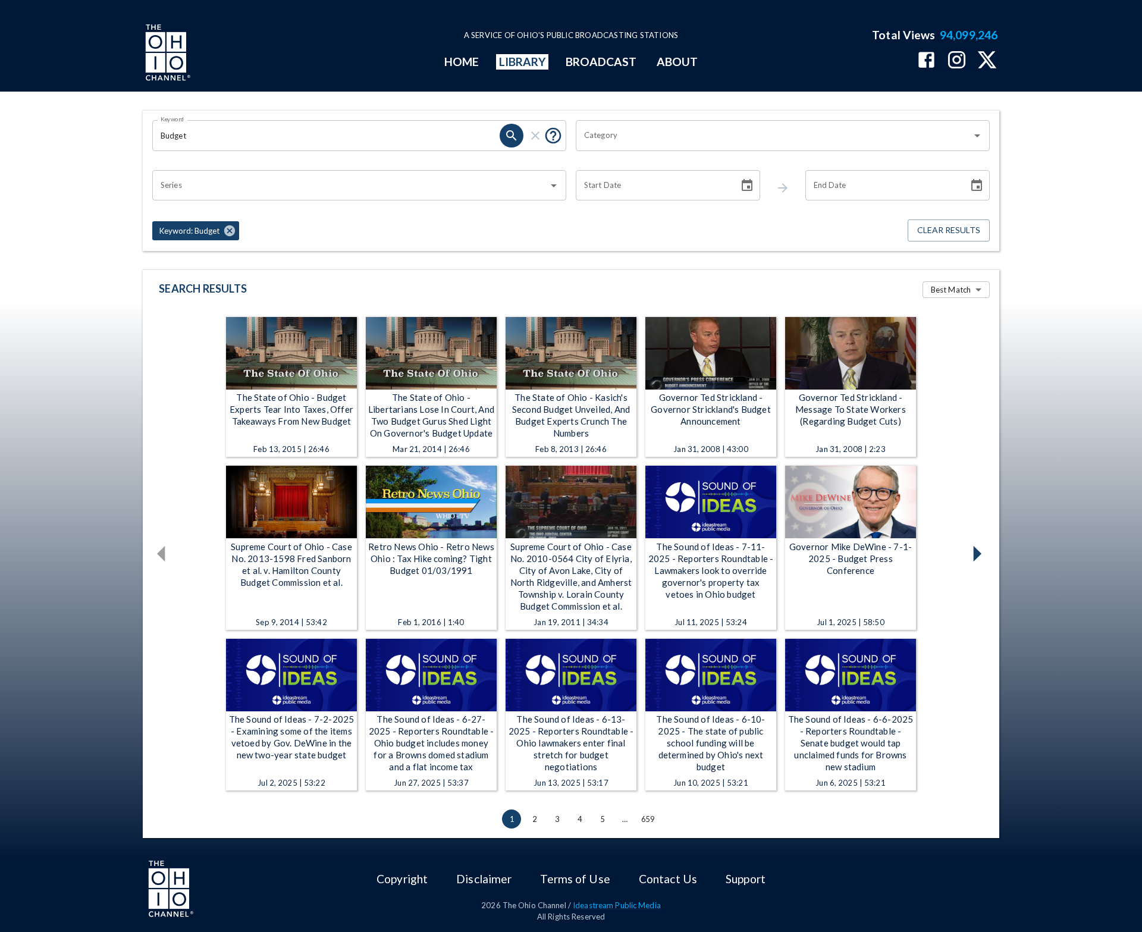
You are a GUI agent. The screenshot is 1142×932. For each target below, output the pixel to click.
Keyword (172, 119)
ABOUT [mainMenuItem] (677, 61)
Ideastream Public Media (617, 905)
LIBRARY (522, 61)
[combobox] (774, 135)
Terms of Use (575, 878)
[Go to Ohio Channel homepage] (166, 54)
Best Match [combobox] (951, 289)
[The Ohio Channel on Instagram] (956, 61)
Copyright (402, 878)
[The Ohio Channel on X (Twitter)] (987, 61)
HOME (461, 61)
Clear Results (948, 230)
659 (647, 819)
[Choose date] (747, 185)
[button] (195, 230)
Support (745, 878)
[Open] (977, 135)
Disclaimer (484, 878)
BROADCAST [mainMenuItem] (601, 61)
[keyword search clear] (535, 136)
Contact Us (668, 878)
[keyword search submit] (511, 136)
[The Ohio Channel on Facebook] (926, 61)
